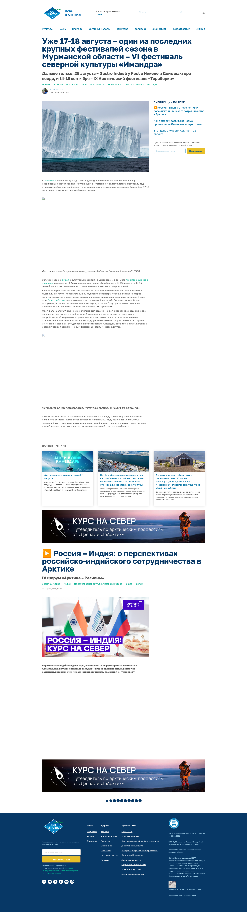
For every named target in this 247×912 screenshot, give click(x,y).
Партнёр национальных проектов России (186, 890)
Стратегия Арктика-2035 (133, 864)
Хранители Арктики (131, 869)
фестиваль (51, 180)
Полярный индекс (130, 836)
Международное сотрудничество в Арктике (98, 584)
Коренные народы (99, 29)
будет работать (56, 300)
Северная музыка (134, 85)
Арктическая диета (131, 860)
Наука (62, 29)
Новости (105, 831)
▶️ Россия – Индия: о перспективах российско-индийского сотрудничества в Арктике (179, 111)
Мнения (200, 29)
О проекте (92, 831)
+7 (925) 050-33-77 (192, 844)
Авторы (90, 836)
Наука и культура (109, 855)
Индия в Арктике (51, 584)
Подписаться (195, 151)
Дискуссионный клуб (132, 845)
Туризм (46, 85)
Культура (47, 29)
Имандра (152, 85)
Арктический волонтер (133, 874)
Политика (140, 29)
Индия (67, 584)
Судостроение (181, 29)
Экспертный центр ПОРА (185, 858)
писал (65, 279)
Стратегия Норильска (132, 855)
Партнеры (92, 841)
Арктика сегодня (109, 836)
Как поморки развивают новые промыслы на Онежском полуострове (178, 122)
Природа (77, 29)
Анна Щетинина (56, 90)
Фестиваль (72, 85)
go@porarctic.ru (175, 852)
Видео (129, 584)
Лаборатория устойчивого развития (139, 850)
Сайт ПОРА (126, 831)
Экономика (159, 29)
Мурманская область (93, 85)
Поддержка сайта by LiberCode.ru (183, 895)
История (58, 85)
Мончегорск (114, 85)
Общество (122, 29)
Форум (139, 584)
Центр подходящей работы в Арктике (140, 841)
